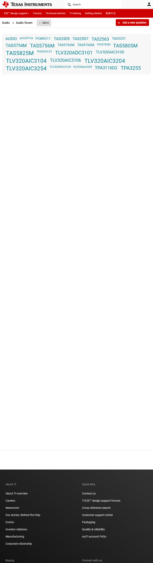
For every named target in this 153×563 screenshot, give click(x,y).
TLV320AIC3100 (110, 52)
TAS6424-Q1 (44, 51)
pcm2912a (26, 38)
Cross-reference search (96, 507)
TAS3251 (119, 38)
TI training (75, 13)
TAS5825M (20, 53)
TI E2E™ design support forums (101, 500)
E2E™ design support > (16, 13)
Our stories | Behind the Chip (23, 515)
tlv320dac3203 (82, 66)
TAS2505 (62, 38)
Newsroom (12, 507)
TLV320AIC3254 (26, 68)
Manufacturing (15, 536)
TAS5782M (103, 44)
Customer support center (97, 515)
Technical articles (56, 13)
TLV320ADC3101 (74, 53)
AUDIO (11, 38)
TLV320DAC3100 (60, 66)
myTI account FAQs (94, 536)
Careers (10, 500)
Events (10, 522)
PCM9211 (43, 38)
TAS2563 (100, 39)
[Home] (30, 4)
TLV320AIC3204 (104, 61)
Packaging (88, 522)
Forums (37, 13)
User (149, 4)
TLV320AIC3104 (26, 61)
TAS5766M (85, 45)
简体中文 (111, 13)
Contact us (89, 493)
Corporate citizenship (19, 543)
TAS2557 (80, 38)
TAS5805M (125, 46)
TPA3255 (131, 68)
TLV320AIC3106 (65, 60)
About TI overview (17, 493)
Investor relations (16, 529)
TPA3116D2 (106, 67)
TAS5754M (16, 45)
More (45, 22)
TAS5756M (42, 46)
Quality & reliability (93, 529)
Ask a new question (134, 22)
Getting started (93, 13)
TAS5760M (66, 45)
